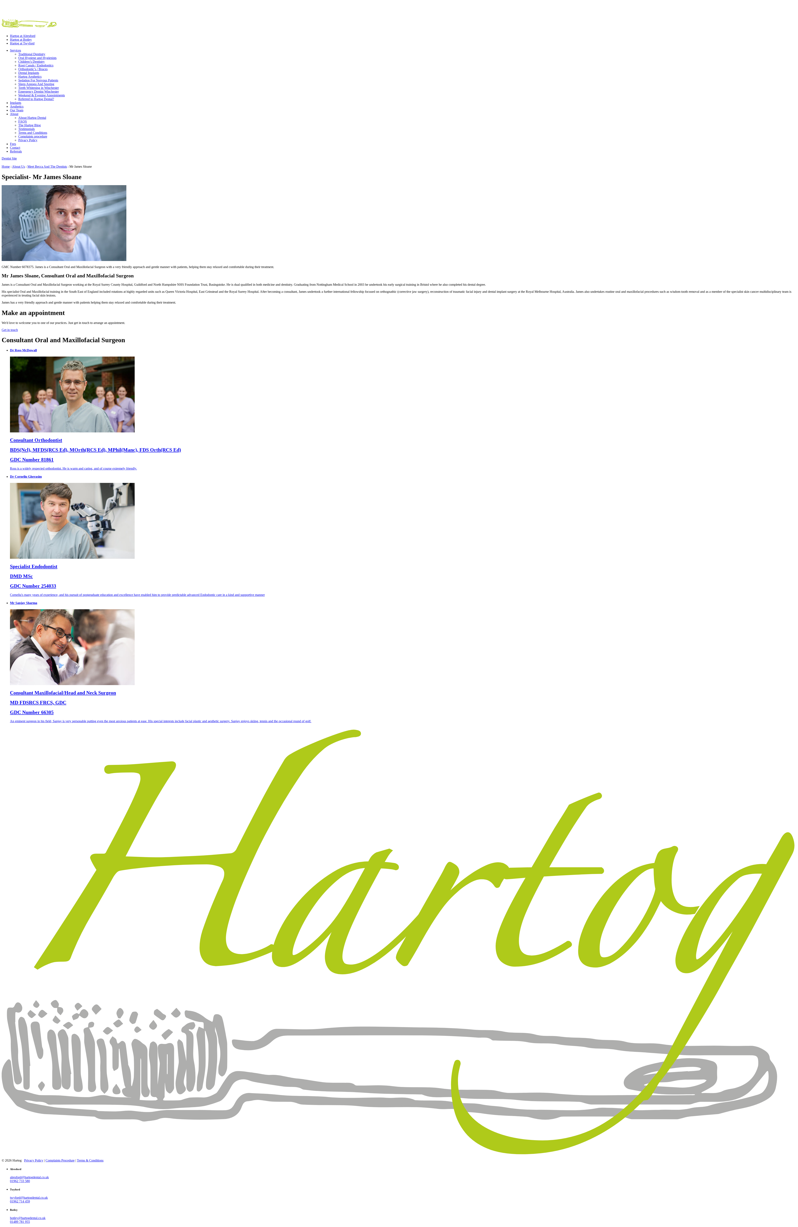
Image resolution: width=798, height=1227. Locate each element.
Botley (21, 39)
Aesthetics (16, 106)
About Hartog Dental (32, 117)
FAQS (22, 121)
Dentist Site (9, 158)
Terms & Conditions (90, 1160)
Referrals (16, 151)
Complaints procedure (32, 136)
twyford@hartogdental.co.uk (29, 1197)
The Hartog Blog (29, 125)
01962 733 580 (20, 1181)
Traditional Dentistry (31, 54)
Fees (13, 144)
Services (15, 50)
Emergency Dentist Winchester (38, 91)
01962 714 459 (20, 1201)
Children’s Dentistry (31, 61)
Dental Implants (28, 73)
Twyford (22, 43)
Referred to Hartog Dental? (36, 99)
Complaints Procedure (60, 1160)
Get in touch (10, 330)
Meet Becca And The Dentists (47, 166)
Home (6, 166)
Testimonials (26, 129)
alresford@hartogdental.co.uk (29, 1177)
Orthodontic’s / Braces (33, 69)
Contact (15, 147)
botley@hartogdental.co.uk (28, 1218)
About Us (18, 166)
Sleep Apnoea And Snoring (36, 84)
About (14, 114)
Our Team (16, 110)
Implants (15, 103)
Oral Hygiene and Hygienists (37, 58)
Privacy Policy (27, 140)
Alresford (22, 36)
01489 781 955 (20, 1221)
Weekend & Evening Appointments (41, 95)
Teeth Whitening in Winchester (38, 88)
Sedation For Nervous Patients (38, 80)
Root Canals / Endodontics (35, 65)
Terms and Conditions (32, 132)
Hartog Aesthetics (30, 76)
